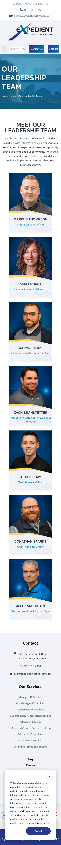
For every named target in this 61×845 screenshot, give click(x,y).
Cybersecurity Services (30, 709)
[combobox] (16, 49)
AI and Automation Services (30, 746)
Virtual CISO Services (30, 734)
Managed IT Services (30, 697)
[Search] (24, 49)
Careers (30, 765)
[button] (4, 49)
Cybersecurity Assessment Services (30, 715)
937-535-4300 (32, 9)
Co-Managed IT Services (30, 703)
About (13, 96)
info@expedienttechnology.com (33, 15)
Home (5, 96)
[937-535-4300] (21, 10)
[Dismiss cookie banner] (49, 777)
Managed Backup (30, 722)
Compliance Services (30, 740)
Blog (30, 759)
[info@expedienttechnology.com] (11, 16)
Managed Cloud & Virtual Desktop (31, 728)
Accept (38, 831)
